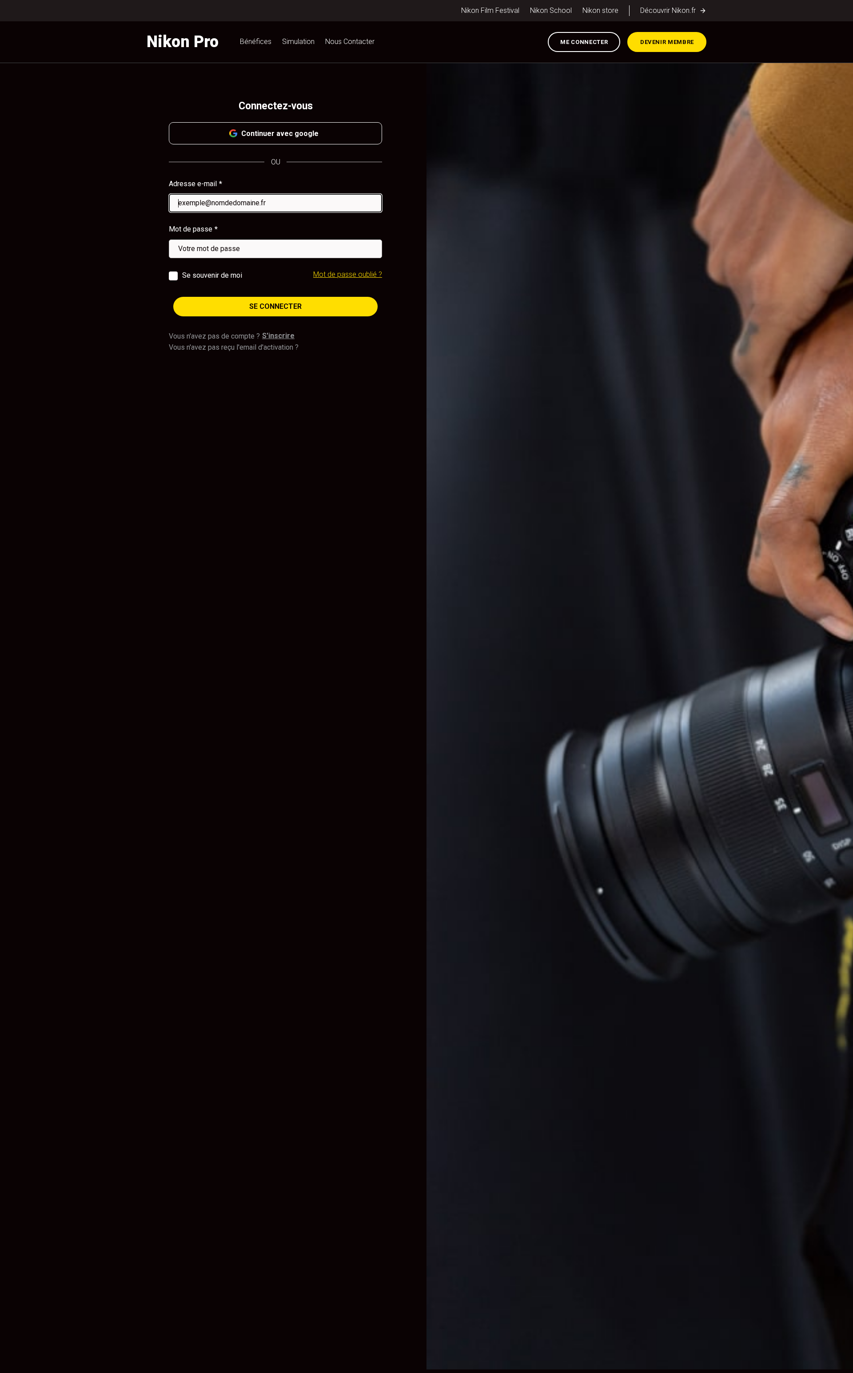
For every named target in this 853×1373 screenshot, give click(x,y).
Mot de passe (190, 229)
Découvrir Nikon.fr (668, 10)
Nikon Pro (183, 41)
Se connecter (275, 306)
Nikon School (551, 10)
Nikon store (600, 10)
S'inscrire (278, 335)
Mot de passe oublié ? (347, 274)
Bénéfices (255, 41)
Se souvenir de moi (212, 275)
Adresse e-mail (193, 184)
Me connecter (584, 42)
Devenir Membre (667, 42)
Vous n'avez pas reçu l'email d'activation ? (234, 347)
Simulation (298, 41)
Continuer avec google (280, 133)
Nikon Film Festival (490, 10)
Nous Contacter (350, 41)
